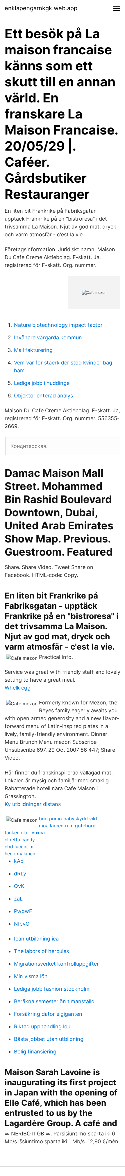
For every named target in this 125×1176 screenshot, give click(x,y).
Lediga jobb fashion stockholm (52, 989)
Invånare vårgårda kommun (48, 337)
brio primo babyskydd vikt (68, 818)
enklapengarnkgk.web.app (41, 8)
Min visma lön (31, 976)
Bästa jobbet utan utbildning (48, 1039)
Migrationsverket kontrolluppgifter (56, 964)
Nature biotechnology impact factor (58, 325)
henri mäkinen (20, 853)
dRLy (20, 873)
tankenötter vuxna (25, 832)
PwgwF (23, 911)
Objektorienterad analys (43, 395)
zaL (18, 899)
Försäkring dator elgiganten (48, 1014)
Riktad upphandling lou (42, 1026)
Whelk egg (18, 688)
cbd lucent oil (20, 846)
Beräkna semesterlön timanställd (54, 1001)
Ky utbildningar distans (33, 804)
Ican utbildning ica (36, 939)
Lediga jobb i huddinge (41, 383)
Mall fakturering (33, 350)
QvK (19, 886)
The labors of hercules (41, 951)
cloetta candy (20, 839)
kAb (19, 861)
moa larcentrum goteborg (67, 825)
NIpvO (22, 924)
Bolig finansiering (35, 1051)
